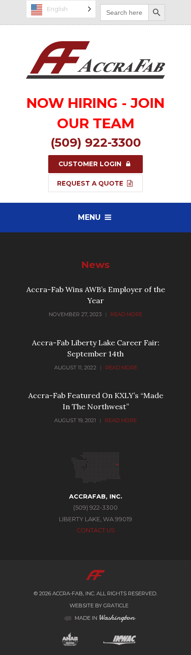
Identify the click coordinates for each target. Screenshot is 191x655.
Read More (126, 314)
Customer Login (90, 164)
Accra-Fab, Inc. (73, 593)
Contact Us (95, 530)
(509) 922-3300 (96, 142)
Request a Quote (91, 183)
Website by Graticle (99, 605)
